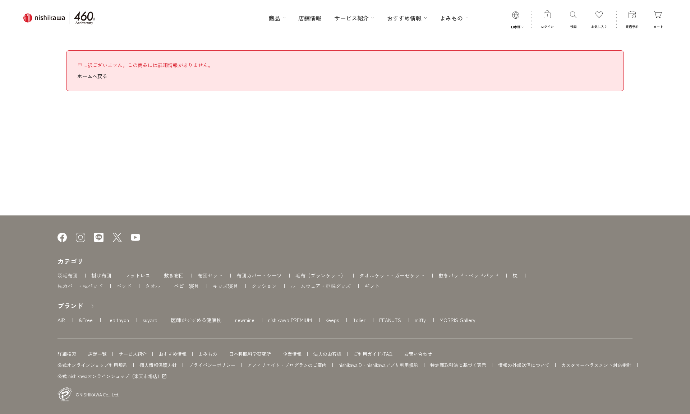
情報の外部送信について (523, 365)
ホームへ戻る (92, 76)
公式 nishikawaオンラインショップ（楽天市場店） (110, 376)
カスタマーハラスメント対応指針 (596, 365)
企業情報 (292, 353)
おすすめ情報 (172, 353)
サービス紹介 (133, 353)
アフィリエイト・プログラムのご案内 (287, 365)
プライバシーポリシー (212, 365)
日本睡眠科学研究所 (250, 353)
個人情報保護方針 (158, 365)
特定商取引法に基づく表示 (458, 365)
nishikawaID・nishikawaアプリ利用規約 (378, 365)
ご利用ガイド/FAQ (372, 353)
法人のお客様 (327, 353)
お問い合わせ (418, 353)
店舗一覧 (97, 353)
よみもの (207, 353)
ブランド (70, 305)
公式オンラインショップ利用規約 (93, 365)
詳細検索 (67, 353)
